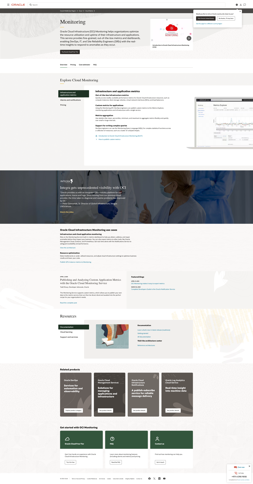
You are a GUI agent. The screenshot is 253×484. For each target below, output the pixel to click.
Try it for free (70, 462)
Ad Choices (102, 478)
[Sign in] (241, 5)
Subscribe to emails (118, 478)
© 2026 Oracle (64, 478)
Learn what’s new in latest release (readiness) (154, 330)
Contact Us (139, 478)
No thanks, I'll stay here (226, 18)
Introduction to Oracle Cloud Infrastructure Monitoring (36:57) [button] (120, 136)
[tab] (73, 93)
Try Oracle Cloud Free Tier (70, 52)
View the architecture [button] (68, 248)
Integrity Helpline (129, 478)
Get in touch (160, 462)
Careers (109, 478)
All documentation (144, 337)
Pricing (73, 65)
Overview (63, 65)
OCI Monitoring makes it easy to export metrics (147, 283)
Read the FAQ (115, 462)
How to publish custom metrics (109, 139)
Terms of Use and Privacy (78, 478)
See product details (105, 410)
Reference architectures (146, 345)
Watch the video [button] (67, 212)
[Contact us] (245, 5)
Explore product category (73, 410)
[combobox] (126, 4)
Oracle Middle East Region (68, 11)
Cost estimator (84, 65)
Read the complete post (68, 303)
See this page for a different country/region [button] (209, 24)
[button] (8, 5)
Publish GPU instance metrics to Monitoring (75, 262)
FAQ (94, 65)
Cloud (80, 11)
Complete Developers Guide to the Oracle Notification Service (153, 289)
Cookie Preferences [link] (92, 478)
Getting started (143, 333)
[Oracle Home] (18, 4)
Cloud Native (89, 11)
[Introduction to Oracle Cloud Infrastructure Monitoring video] (171, 30)
